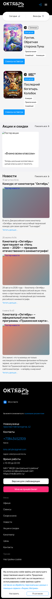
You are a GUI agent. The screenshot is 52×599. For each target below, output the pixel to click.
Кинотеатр (8, 534)
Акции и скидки (11, 528)
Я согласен (37, 593)
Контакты (8, 547)
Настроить (14, 593)
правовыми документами (34, 413)
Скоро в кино (10, 515)
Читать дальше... (10, 230)
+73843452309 (14, 438)
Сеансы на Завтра (14, 61)
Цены (6, 540)
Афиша (6, 503)
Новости (7, 522)
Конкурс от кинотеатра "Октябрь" (25, 183)
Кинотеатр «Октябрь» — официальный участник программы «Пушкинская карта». (25, 317)
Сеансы (7, 509)
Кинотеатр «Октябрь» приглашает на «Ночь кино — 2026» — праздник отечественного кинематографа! (25, 246)
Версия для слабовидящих (26, 481)
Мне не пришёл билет (26, 489)
